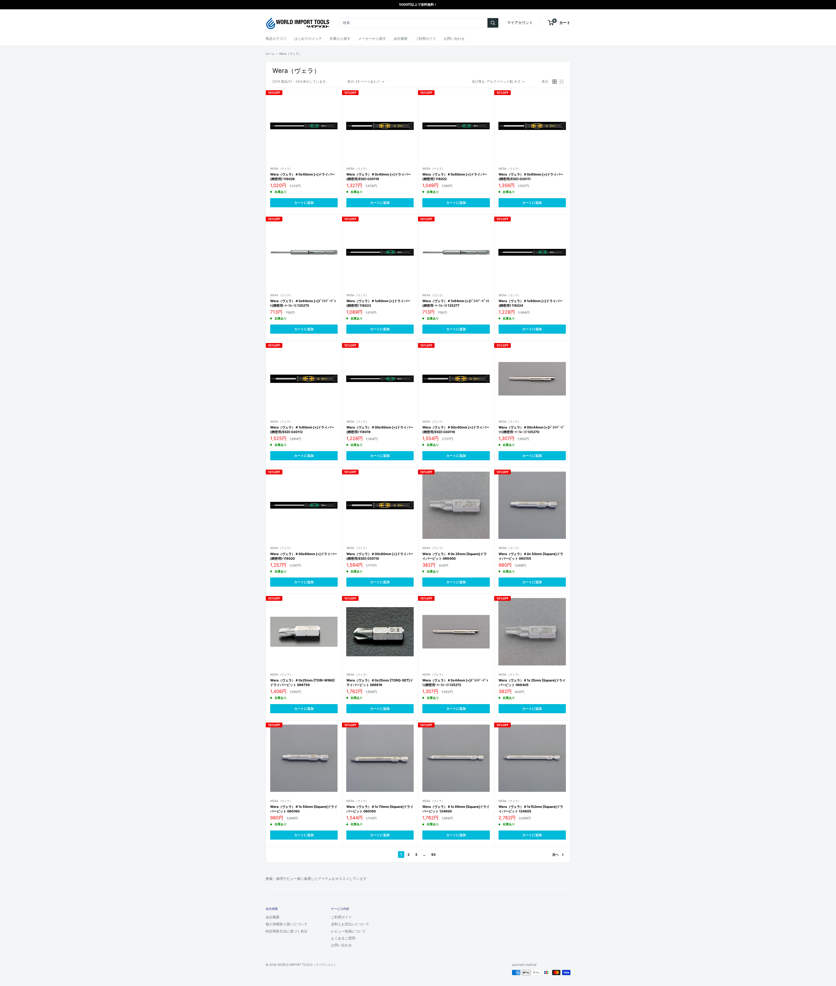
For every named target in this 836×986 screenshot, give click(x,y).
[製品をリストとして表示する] (562, 82)
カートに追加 (304, 203)
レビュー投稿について (348, 931)
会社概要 (401, 38)
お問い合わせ (454, 38)
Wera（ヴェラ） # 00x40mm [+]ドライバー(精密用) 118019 (379, 429)
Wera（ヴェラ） (290, 53)
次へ (555, 854)
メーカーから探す (372, 38)
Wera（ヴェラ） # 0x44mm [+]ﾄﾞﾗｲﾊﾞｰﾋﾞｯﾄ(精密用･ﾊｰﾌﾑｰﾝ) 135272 (455, 682)
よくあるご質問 (343, 938)
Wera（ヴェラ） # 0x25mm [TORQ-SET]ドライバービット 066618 (379, 682)
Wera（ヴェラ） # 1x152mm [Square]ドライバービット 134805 (531, 809)
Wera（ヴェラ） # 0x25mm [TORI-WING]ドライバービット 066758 (302, 682)
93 (433, 854)
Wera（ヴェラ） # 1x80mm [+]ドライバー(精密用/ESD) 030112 (302, 429)
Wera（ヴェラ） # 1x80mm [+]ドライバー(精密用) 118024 (531, 303)
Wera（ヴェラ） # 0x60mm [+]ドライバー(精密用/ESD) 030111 (531, 176)
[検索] (492, 23)
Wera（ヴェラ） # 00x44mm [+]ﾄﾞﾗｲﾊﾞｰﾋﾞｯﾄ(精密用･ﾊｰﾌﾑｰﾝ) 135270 (532, 429)
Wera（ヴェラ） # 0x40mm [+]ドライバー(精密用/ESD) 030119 (378, 176)
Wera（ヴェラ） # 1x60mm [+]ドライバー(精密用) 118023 (378, 303)
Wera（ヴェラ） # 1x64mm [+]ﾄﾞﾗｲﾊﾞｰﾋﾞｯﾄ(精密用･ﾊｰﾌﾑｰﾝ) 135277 (455, 303)
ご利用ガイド (425, 38)
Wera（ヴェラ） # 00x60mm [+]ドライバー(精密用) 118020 (303, 556)
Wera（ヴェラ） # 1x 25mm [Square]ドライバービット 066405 (532, 682)
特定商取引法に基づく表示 (286, 931)
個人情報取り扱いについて (286, 924)
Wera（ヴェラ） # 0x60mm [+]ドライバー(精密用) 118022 (454, 176)
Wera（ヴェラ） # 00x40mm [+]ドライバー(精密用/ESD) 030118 (455, 429)
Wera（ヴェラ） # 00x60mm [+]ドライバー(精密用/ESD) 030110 (379, 556)
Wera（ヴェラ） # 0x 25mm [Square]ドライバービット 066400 (454, 556)
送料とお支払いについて (350, 924)
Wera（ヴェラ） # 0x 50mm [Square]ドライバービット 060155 (531, 556)
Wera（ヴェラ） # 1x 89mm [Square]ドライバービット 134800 (456, 809)
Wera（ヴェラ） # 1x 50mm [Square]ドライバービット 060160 (303, 809)
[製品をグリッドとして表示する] (554, 82)
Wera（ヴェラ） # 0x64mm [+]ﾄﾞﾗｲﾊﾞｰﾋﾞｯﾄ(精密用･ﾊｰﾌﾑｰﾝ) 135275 (303, 303)
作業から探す (340, 38)
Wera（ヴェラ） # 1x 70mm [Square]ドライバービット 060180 (379, 809)
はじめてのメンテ (308, 38)
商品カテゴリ (276, 38)
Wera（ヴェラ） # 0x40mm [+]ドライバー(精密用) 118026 (302, 176)
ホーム (270, 53)
